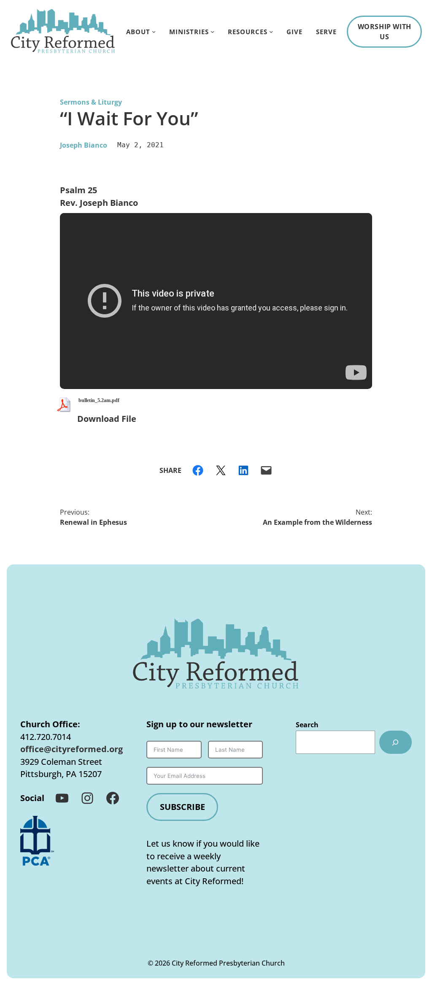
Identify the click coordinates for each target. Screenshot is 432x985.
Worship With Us (384, 31)
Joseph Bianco (83, 145)
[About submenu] (154, 31)
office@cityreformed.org (71, 749)
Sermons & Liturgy (91, 102)
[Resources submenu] (271, 31)
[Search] (395, 742)
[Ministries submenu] (212, 31)
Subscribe (182, 806)
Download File (106, 418)
